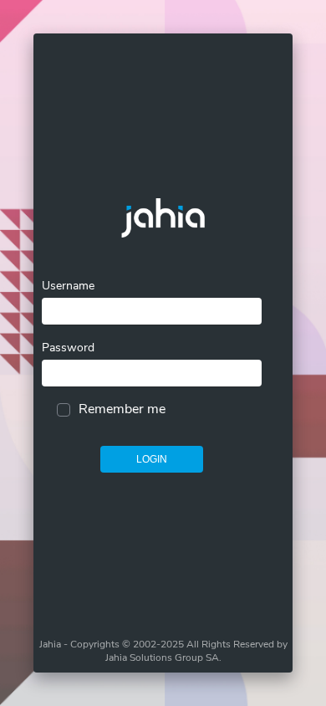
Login (151, 459)
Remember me (122, 409)
